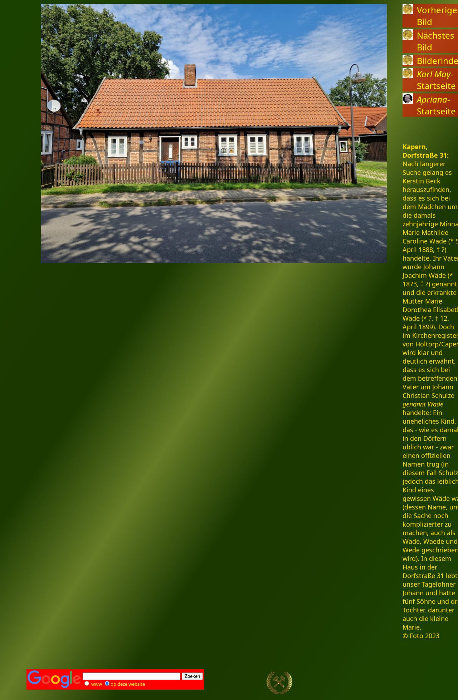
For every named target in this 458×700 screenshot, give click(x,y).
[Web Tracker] (419, 683)
